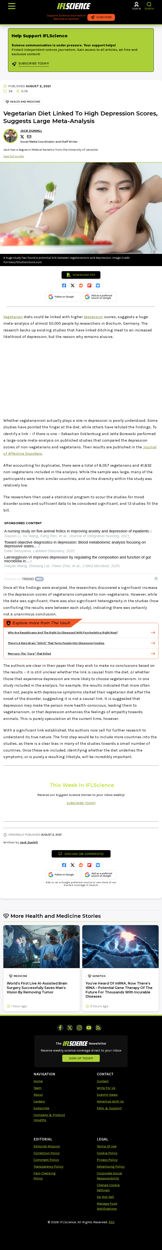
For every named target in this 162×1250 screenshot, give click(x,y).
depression (93, 317)
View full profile (13, 156)
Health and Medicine (25, 101)
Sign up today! (81, 1058)
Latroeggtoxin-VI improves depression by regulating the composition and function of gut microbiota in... (77, 559)
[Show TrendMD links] (156, 578)
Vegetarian (13, 317)
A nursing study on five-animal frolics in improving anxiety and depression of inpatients (76, 531)
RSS (112, 1222)
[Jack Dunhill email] (29, 136)
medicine (20, 976)
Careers (39, 1101)
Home (38, 1081)
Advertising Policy (110, 1166)
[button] (149, 4)
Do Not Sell (105, 1197)
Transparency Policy (48, 1166)
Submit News (107, 1095)
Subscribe (41, 1108)
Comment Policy (46, 1160)
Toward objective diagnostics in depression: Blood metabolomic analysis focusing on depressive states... (75, 544)
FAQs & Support (109, 1108)
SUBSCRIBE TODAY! (81, 803)
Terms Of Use (106, 1146)
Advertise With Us (110, 1101)
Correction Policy (46, 1153)
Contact (103, 1081)
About (38, 1095)
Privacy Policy (107, 1160)
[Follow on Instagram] (79, 1027)
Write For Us (106, 1088)
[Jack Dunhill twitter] (22, 136)
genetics (99, 976)
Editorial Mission (47, 1146)
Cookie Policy (107, 1153)
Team (38, 1088)
